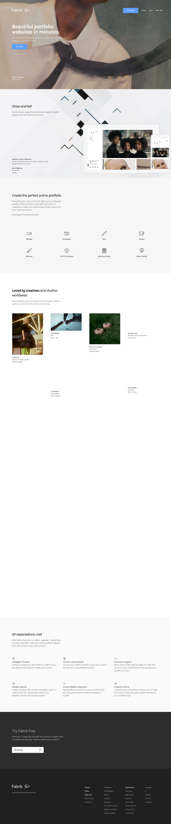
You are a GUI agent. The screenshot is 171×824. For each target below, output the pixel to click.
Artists (106, 795)
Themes (87, 787)
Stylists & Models (109, 813)
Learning (128, 798)
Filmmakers (108, 787)
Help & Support (89, 798)
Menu (158, 10)
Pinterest (148, 798)
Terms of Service (130, 806)
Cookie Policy (129, 813)
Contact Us (88, 802)
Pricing (87, 791)
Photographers (109, 791)
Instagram (148, 787)
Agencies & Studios (110, 809)
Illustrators (107, 802)
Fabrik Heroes (129, 787)
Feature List (88, 795)
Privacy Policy (129, 809)
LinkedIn (147, 795)
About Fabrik (129, 802)
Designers (107, 798)
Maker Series (129, 795)
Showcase (128, 791)
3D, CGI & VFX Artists (111, 806)
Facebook (148, 802)
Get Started (130, 10)
